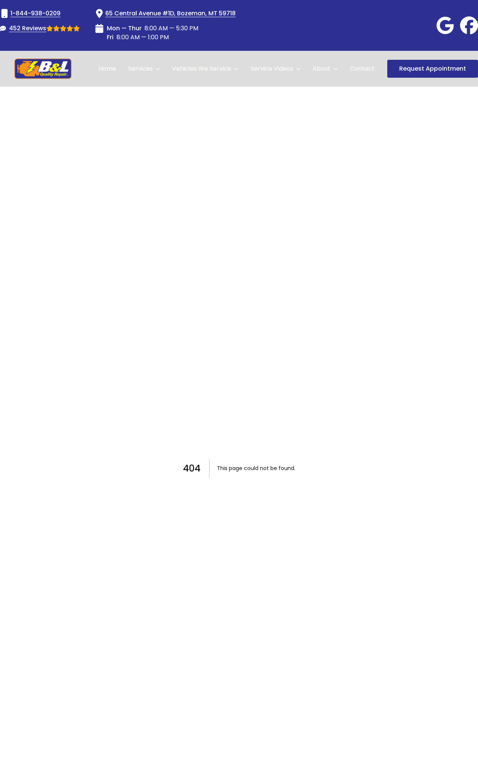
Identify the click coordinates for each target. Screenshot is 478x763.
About (321, 68)
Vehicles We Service (201, 68)
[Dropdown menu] (158, 69)
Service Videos (272, 68)
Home (107, 68)
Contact (362, 68)
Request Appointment (432, 68)
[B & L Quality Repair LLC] (43, 69)
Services (140, 68)
